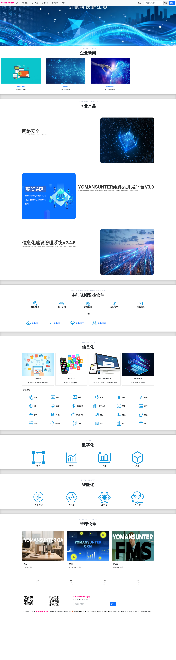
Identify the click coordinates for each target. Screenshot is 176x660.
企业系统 (138, 591)
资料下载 (138, 589)
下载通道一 (36, 323)
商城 (63, 3)
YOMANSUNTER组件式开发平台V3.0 (116, 187)
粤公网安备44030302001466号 (85, 611)
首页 (17, 3)
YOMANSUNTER (7, 3)
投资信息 (71, 589)
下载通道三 (80, 323)
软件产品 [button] (45, 3)
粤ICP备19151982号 (104, 611)
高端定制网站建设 (104, 378)
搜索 (171, 3)
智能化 (173, 42)
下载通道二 (58, 323)
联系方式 (37, 589)
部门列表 (138, 582)
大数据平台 (65, 86)
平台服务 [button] (24, 3)
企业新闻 (71, 582)
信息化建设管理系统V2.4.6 (48, 242)
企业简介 (37, 582)
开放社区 (104, 582)
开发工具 (104, 589)
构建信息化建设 (110, 86)
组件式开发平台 (21, 86)
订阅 (112, 604)
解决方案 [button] (55, 3)
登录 (139, 3)
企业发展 (71, 591)
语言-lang (116, 611)
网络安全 (31, 131)
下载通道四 (102, 323)
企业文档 (104, 591)
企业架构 (37, 591)
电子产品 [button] (35, 3)
